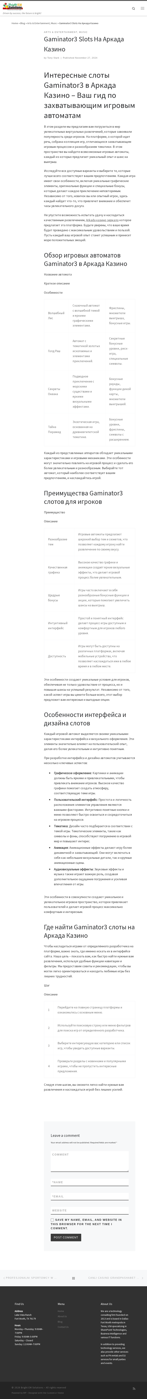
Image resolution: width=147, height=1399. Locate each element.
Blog (22, 23)
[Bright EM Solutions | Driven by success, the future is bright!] (13, 6)
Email (58, 1196)
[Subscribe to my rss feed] (134, 1388)
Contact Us (63, 1327)
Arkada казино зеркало (102, 220)
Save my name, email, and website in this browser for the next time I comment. (86, 1224)
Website (59, 1210)
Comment (60, 1154)
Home (15, 23)
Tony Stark (53, 58)
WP (24, 1393)
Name (57, 1182)
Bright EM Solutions (32, 1387)
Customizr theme (55, 1393)
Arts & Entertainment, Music (42, 23)
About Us (62, 1316)
